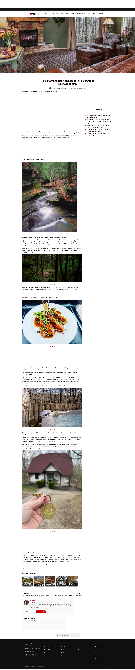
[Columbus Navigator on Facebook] (26, 655)
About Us (97, 649)
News (67, 13)
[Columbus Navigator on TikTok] (36, 655)
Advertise (97, 655)
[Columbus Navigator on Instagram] (30, 655)
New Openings (47, 655)
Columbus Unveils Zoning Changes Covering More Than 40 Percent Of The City (99, 121)
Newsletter (97, 652)
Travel (72, 13)
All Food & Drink (47, 649)
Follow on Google (30, 611)
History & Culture (91, 13)
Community (100, 13)
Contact (97, 658)
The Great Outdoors (81, 13)
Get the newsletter (41, 611)
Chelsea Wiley (34, 602)
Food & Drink (55, 13)
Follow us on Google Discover (78, 88)
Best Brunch (47, 652)
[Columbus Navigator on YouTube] (33, 655)
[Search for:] (68, 635)
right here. (25, 568)
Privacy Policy (107, 666)
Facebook (50, 234)
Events (62, 13)
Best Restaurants (48, 646)
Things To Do (47, 13)
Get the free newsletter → (73, 9)
